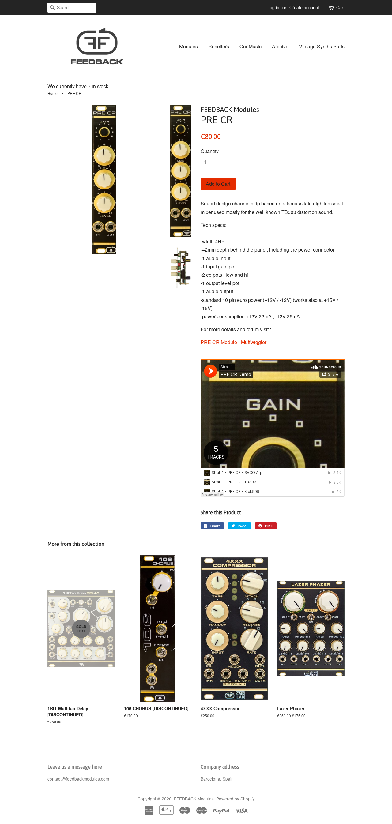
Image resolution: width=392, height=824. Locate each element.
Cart (340, 7)
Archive (280, 46)
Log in (273, 7)
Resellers (218, 46)
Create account (304, 7)
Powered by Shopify (235, 799)
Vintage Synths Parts (322, 46)
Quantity (210, 151)
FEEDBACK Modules (194, 799)
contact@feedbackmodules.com (78, 779)
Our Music (250, 46)
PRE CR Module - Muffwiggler (233, 342)
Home (52, 93)
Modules (188, 46)
